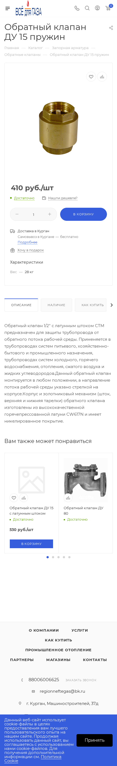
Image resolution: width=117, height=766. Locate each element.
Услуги (80, 630)
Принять (94, 740)
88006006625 (44, 680)
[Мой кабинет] (97, 8)
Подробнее (27, 242)
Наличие (56, 305)
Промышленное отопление (58, 650)
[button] (47, 557)
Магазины (58, 660)
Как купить (93, 305)
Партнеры (21, 660)
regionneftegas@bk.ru (62, 691)
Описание (21, 305)
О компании (44, 630)
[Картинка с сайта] (58, 128)
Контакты (95, 660)
